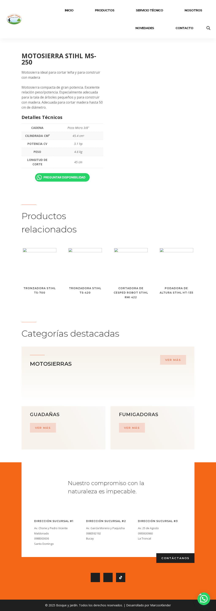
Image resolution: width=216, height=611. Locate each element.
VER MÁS (173, 359)
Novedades (144, 28)
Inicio (69, 10)
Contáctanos (175, 558)
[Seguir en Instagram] (108, 577)
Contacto (184, 28)
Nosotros (193, 10)
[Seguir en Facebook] (95, 577)
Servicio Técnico (149, 10)
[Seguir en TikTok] (120, 577)
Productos (104, 10)
